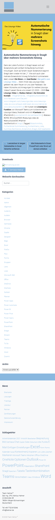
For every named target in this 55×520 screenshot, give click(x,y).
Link (39, 452)
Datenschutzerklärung (12, 418)
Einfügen (11, 447)
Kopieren (33, 452)
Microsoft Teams (19, 455)
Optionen (20, 459)
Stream (7, 335)
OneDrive (7, 284)
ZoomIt (7, 356)
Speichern (12, 471)
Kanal (12, 452)
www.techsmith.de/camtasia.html (28, 115)
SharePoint (8, 326)
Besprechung (42, 438)
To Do (6, 344)
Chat (16, 442)
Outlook (7, 292)
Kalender (6, 452)
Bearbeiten (32, 439)
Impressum (8, 422)
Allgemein (7, 207)
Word (6, 352)
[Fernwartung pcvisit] (10, 165)
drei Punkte (43, 442)
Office (6, 279)
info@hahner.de (18, 96)
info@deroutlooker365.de (37, 96)
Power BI (7, 309)
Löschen (48, 452)
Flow (5, 254)
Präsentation (29, 466)
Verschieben (21, 477)
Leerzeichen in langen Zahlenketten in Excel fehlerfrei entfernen (14, 146)
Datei (27, 442)
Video (30, 477)
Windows (7, 348)
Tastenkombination (37, 471)
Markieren (7, 455)
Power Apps (8, 301)
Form (42, 448)
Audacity (7, 211)
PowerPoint (8, 322)
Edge (6, 241)
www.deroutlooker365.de (14, 107)
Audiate (7, 215)
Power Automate (10, 305)
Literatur (7, 405)
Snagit (19, 123)
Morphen (30, 455)
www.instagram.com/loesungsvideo (18, 101)
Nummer (7, 129)
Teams (6, 339)
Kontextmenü (33, 126)
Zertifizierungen (10, 414)
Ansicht (24, 438)
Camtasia (7, 224)
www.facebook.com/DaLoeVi (15, 99)
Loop (6, 271)
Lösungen (7, 397)
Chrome (7, 228)
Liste (42, 126)
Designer (7, 237)
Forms (6, 258)
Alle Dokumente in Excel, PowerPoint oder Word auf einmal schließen (40, 146)
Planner (7, 297)
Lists (6, 267)
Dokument (34, 442)
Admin (6, 203)
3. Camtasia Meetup (14, 170)
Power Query (9, 318)
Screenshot (26, 129)
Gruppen (7, 262)
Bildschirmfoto (36, 123)
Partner (7, 409)
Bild (4, 442)
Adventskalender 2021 (11, 438)
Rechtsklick (16, 129)
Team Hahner (13, 517)
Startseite (8, 392)
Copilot (6, 233)
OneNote (7, 288)
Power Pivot (8, 314)
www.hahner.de (40, 104)
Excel (6, 245)
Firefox (6, 250)
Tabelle (21, 471)
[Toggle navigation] (48, 7)
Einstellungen (23, 447)
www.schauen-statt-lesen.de (22, 104)
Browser (7, 220)
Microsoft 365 (9, 275)
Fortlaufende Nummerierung (15, 126)
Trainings (7, 401)
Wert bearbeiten (44, 129)
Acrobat (7, 198)
